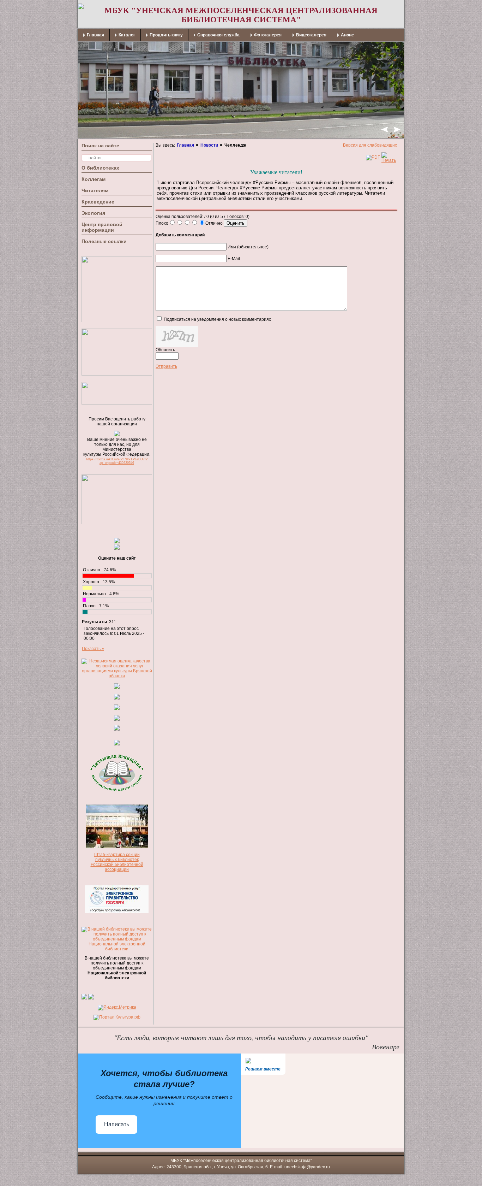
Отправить (166, 366)
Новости (209, 145)
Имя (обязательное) (248, 246)
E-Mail (234, 258)
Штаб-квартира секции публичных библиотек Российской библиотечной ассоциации (117, 862)
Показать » (93, 648)
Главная (185, 145)
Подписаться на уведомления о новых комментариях (217, 319)
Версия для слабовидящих (370, 145)
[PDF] (373, 157)
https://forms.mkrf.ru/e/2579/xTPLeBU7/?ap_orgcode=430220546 (116, 461)
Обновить (165, 349)
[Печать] (388, 160)
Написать (116, 1124)
